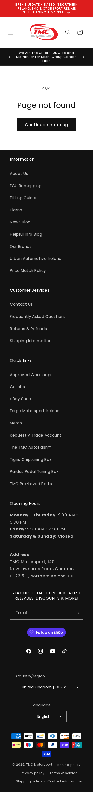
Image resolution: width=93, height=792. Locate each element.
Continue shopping (46, 125)
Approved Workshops (31, 374)
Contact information (64, 781)
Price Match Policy (28, 270)
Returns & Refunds (28, 328)
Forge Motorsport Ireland (35, 410)
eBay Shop (20, 398)
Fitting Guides (23, 197)
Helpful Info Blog (26, 234)
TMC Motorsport (39, 765)
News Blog (20, 222)
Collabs (17, 386)
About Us (19, 173)
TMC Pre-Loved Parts (31, 483)
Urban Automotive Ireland (36, 258)
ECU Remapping (26, 185)
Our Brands (21, 246)
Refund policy (69, 765)
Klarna (16, 210)
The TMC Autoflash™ (31, 447)
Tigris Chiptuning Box (30, 459)
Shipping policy (29, 781)
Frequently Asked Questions (38, 316)
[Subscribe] (77, 613)
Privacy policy (33, 773)
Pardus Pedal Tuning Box (34, 471)
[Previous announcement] (9, 8)
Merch (16, 423)
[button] (11, 32)
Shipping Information (30, 340)
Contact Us (21, 304)
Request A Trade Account (35, 435)
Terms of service (63, 773)
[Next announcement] (83, 8)
